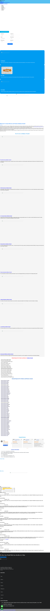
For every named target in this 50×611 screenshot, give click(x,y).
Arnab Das (27, 439)
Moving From (2, 40)
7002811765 (2, 1)
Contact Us (3, 9)
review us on (5, 445)
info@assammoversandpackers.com (5, 2)
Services (3, 6)
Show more (6, 539)
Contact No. (11, 33)
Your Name (2, 33)
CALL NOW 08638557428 (4, 31)
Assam (4, 440)
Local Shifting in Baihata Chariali (5, 326)
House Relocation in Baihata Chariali (5, 159)
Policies (2, 8)
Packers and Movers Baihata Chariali (38, 126)
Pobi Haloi (16, 439)
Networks (3, 7)
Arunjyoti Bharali (38, 439)
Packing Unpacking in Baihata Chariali (6, 272)
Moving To (11, 40)
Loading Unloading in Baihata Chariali (6, 299)
